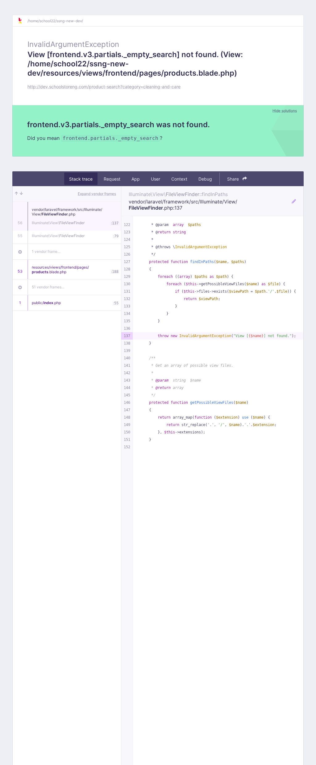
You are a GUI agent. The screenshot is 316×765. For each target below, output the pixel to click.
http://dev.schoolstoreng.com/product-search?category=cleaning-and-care (104, 86)
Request (112, 179)
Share (233, 179)
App (135, 179)
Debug (205, 179)
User (155, 179)
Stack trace (81, 179)
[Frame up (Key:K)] (16, 194)
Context (179, 179)
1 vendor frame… (46, 251)
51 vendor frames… (48, 287)
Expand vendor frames (97, 193)
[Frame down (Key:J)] (21, 194)
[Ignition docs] (22, 21)
